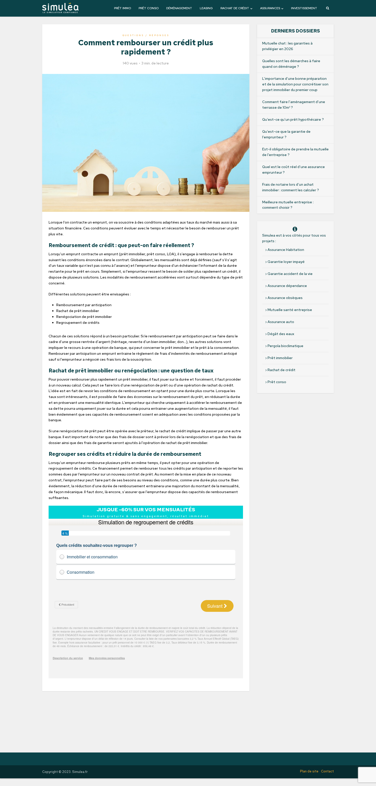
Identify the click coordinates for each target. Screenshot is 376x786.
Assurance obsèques (285, 297)
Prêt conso (149, 8)
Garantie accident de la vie (290, 273)
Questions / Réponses (146, 35)
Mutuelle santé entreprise (290, 309)
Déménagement (179, 8)
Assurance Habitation (286, 249)
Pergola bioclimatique (285, 346)
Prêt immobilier (280, 358)
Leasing (206, 8)
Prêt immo (122, 8)
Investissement (304, 8)
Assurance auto (281, 321)
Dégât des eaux (281, 333)
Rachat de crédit (234, 8)
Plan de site (309, 771)
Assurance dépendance (287, 285)
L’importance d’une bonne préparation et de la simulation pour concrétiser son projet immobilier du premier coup (295, 84)
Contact (327, 771)
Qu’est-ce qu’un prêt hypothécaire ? (293, 119)
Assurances (270, 8)
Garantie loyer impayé (286, 261)
